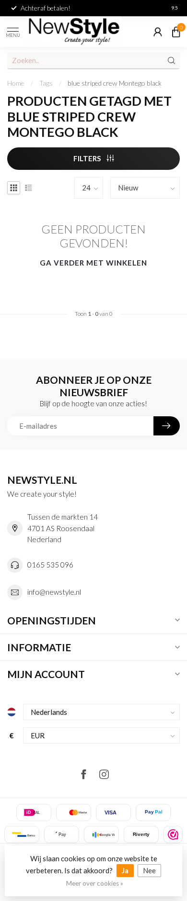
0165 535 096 (50, 564)
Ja (125, 870)
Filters (87, 158)
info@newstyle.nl (54, 592)
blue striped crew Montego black (115, 83)
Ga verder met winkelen (93, 262)
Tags (46, 83)
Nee (149, 870)
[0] (176, 31)
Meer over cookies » (94, 883)
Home (15, 83)
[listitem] (173, 834)
